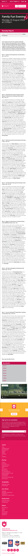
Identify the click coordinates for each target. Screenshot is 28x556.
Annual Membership (6, 471)
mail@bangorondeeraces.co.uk (9, 530)
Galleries (3, 451)
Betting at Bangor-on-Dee (7, 473)
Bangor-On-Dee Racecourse (8, 34)
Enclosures (4, 463)
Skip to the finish (23, 385)
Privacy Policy (17, 536)
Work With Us (5, 507)
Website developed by (8, 553)
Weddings (4, 491)
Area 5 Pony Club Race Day (7, 477)
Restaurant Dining (5, 465)
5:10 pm (4, 365)
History (3, 509)
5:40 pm (4, 368)
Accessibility (4, 536)
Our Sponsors (5, 511)
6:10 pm (4, 370)
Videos (3, 452)
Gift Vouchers (5, 478)
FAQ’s (3, 467)
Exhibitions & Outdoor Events (8, 495)
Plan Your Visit (5, 470)
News (3, 447)
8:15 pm (4, 380)
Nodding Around (5, 448)
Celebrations (4, 493)
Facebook (4, 453)
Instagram (4, 456)
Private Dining (5, 466)
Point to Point (5, 475)
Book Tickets (22, 6)
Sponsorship (4, 513)
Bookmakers (4, 469)
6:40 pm (4, 373)
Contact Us (4, 514)
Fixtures (20, 34)
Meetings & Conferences (7, 492)
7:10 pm (4, 375)
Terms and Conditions (11, 536)
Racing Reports (5, 449)
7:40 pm (4, 378)
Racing (16, 34)
